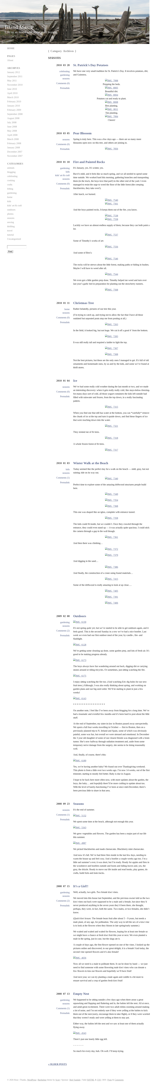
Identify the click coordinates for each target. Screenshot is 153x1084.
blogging (11, 172)
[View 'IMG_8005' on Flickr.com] (111, 87)
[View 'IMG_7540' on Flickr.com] (111, 200)
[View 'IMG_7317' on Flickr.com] (111, 450)
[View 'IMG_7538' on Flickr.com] (111, 215)
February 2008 (14, 143)
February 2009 (14, 110)
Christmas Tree (83, 303)
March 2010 (13, 97)
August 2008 (13, 118)
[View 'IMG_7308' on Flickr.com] (111, 354)
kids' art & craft (62, 175)
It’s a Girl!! (80, 886)
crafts (9, 184)
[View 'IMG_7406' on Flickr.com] (111, 603)
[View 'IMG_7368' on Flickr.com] (111, 506)
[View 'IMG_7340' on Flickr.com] (111, 478)
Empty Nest (81, 993)
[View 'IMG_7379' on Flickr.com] (111, 555)
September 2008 (15, 114)
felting (10, 188)
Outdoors (79, 616)
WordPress (31, 1080)
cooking (11, 180)
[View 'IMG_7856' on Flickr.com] (111, 148)
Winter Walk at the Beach (90, 463)
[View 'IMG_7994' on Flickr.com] (111, 116)
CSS (99, 1080)
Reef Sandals (74, 1080)
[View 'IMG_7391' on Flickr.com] (111, 597)
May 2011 (12, 80)
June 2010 (12, 89)
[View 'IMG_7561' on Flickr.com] (111, 203)
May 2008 (12, 131)
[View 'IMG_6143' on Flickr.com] (79, 698)
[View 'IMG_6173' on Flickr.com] (79, 660)
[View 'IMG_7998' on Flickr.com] (111, 80)
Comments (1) (63, 477)
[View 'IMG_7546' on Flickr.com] (111, 258)
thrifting (11, 226)
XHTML (90, 1080)
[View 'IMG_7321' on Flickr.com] (111, 426)
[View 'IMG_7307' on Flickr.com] (111, 348)
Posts (109, 1080)
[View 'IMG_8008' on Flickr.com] (111, 102)
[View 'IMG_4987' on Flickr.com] (79, 843)
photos (10, 214)
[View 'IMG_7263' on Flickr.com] (111, 324)
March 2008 (13, 139)
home (67, 309)
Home (11, 48)
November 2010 (15, 85)
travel (9, 230)
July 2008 (11, 122)
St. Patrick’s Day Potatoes (90, 65)
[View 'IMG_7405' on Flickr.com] (111, 591)
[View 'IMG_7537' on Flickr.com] (111, 235)
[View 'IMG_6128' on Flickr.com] (79, 644)
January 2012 (13, 72)
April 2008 (12, 135)
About (10, 60)
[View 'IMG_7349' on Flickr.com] (111, 494)
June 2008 (12, 126)
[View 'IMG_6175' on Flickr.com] (79, 676)
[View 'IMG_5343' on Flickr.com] (79, 827)
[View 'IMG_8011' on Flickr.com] (111, 109)
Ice (75, 380)
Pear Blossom (82, 133)
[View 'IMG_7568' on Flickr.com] (111, 289)
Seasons (78, 803)
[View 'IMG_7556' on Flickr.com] (111, 246)
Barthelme (42, 1080)
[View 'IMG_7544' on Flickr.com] (111, 274)
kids (68, 171)
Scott (57, 1080)
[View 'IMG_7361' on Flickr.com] (111, 537)
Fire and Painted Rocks (89, 162)
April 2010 (12, 93)
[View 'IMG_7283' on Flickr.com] (111, 336)
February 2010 (14, 101)
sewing (10, 222)
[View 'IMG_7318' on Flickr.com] (111, 438)
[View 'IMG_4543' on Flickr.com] (79, 1033)
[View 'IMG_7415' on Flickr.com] (111, 579)
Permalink (65, 88)
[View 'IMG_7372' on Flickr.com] (111, 549)
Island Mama (19, 27)
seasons (66, 78)
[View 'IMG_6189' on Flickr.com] (79, 760)
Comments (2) (63, 630)
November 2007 (15, 156)
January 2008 (13, 147)
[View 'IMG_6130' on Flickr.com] (79, 622)
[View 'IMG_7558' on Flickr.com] (111, 219)
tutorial (10, 235)
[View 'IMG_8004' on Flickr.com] (111, 95)
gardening (65, 75)
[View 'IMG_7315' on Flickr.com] (111, 407)
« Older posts (57, 1064)
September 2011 (14, 76)
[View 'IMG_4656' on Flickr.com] (79, 958)
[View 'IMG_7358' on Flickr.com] (111, 518)
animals (10, 168)
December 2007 (14, 151)
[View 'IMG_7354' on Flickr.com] (111, 500)
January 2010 (13, 105)
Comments (119, 1080)
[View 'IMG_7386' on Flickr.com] (111, 567)
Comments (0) (63, 83)
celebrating (64, 71)
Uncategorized (14, 239)
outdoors (11, 209)
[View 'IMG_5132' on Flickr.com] (79, 815)
